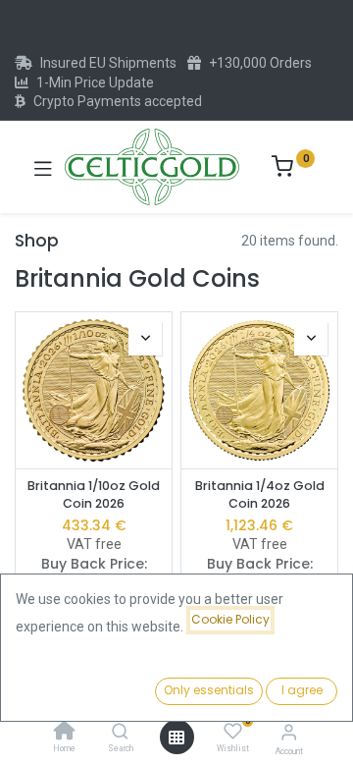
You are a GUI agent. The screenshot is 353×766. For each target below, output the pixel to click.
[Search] (120, 732)
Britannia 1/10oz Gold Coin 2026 (93, 494)
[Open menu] (176, 737)
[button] (145, 339)
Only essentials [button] (209, 690)
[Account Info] (288, 732)
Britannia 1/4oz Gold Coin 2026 (260, 494)
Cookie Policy (230, 619)
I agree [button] (302, 690)
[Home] (65, 732)
